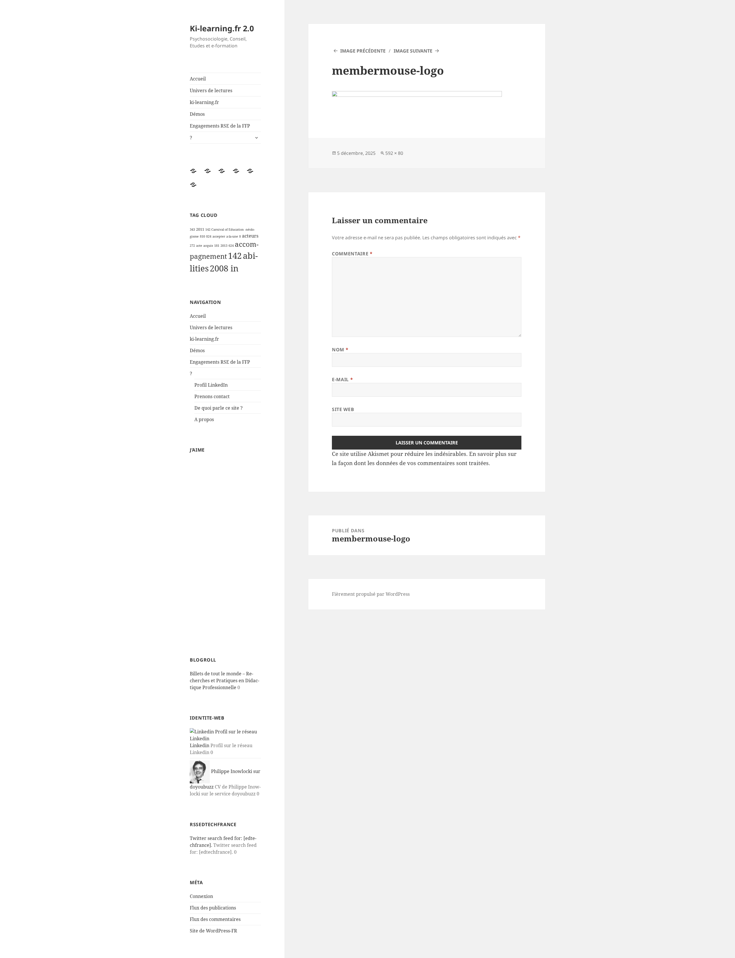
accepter (218, 236)
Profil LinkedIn (211, 385)
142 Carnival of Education (224, 230)
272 (192, 246)
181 (216, 246)
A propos (204, 419)
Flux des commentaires (215, 919)
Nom (340, 349)
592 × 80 (394, 153)
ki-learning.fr (204, 102)
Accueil (198, 79)
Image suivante (413, 51)
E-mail (342, 379)
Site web (343, 409)
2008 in (224, 268)
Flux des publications (213, 908)
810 (202, 236)
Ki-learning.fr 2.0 (222, 28)
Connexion (201, 896)
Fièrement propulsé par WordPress (371, 594)
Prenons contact (212, 396)
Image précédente (363, 51)
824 (208, 236)
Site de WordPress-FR (213, 931)
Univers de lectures (211, 90)
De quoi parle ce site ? (218, 408)
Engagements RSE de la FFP (220, 126)
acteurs (250, 236)
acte (199, 246)
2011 (200, 229)
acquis (208, 246)
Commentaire (352, 253)
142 (235, 255)
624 (231, 246)
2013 (223, 246)
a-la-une (232, 236)
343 (192, 230)
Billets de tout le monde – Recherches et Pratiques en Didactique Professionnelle (224, 680)
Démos (197, 114)
